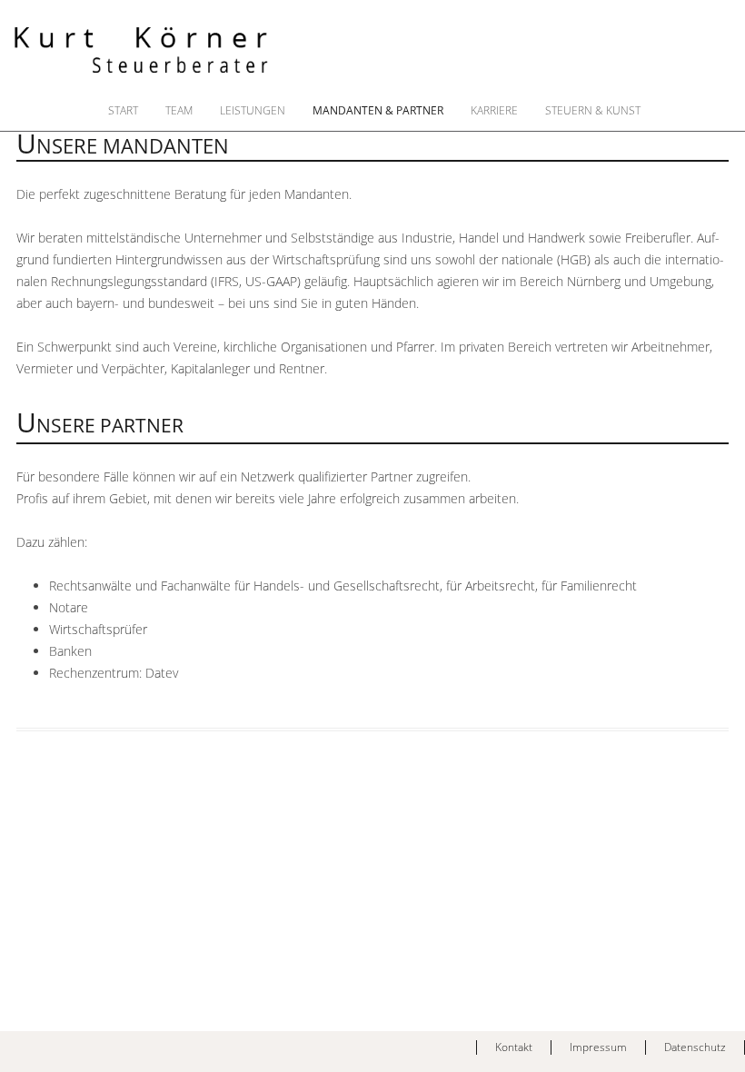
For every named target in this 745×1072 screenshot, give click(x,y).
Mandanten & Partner (378, 111)
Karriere (494, 111)
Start (123, 111)
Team (179, 111)
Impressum (598, 1047)
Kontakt (513, 1047)
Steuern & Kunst (593, 111)
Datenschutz (695, 1047)
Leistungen (252, 111)
